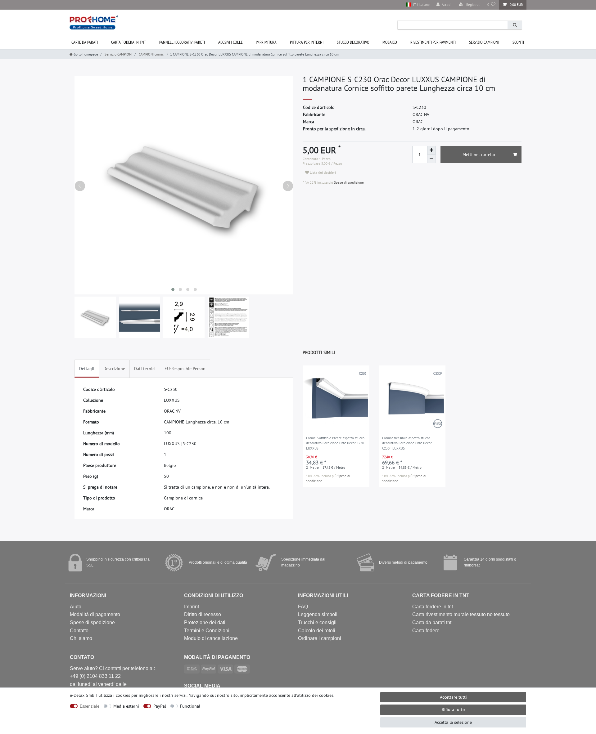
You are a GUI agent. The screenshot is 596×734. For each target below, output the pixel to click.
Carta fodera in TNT (128, 42)
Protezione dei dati (204, 622)
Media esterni (126, 706)
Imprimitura (266, 42)
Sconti (518, 42)
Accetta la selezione (453, 722)
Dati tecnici (145, 368)
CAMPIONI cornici (151, 54)
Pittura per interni (306, 42)
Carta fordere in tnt (432, 606)
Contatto (79, 630)
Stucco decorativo (353, 42)
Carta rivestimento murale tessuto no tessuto (461, 614)
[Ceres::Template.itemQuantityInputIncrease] (431, 150)
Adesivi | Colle (230, 42)
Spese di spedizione (348, 182)
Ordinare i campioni (319, 638)
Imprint (191, 606)
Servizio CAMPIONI (484, 42)
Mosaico (389, 42)
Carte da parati (84, 42)
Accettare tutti (453, 697)
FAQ (303, 606)
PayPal (159, 706)
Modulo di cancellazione (211, 638)
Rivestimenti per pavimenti (433, 42)
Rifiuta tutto (453, 709)
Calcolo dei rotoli (316, 630)
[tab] (86, 369)
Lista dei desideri (322, 172)
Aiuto (75, 606)
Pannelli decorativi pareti (182, 42)
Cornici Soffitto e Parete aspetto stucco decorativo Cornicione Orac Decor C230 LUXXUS (335, 443)
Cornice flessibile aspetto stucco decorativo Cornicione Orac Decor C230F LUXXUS (407, 443)
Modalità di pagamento (95, 614)
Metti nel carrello (479, 154)
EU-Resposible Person (185, 368)
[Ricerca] (515, 25)
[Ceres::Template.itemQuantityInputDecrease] (431, 158)
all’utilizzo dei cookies (312, 695)
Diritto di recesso (202, 614)
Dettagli (86, 368)
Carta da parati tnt (431, 622)
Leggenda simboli (317, 614)
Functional (190, 706)
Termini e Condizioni (206, 630)
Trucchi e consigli (317, 622)
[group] (336, 398)
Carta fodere (426, 630)
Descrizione (114, 368)
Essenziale (89, 706)
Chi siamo (81, 638)
